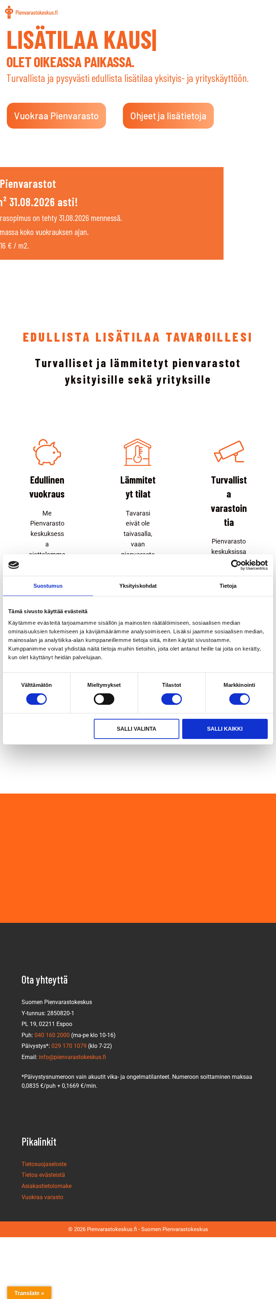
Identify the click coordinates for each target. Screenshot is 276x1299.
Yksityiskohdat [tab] (138, 586)
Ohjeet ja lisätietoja (168, 115)
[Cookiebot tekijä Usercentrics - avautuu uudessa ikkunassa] (236, 565)
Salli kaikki (225, 729)
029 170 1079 (69, 1046)
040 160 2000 (52, 1035)
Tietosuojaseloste (44, 1164)
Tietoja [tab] (228, 586)
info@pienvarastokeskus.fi (72, 1057)
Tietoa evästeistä (43, 1174)
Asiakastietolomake (47, 1186)
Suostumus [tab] (48, 586)
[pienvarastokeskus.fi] (31, 12)
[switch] (104, 699)
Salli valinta (136, 729)
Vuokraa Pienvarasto (56, 115)
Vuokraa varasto (42, 1197)
